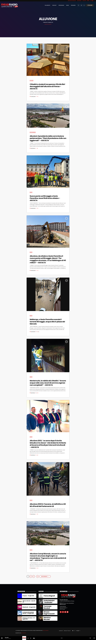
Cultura (31, 80)
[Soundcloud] (90, 0)
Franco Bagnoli (49, 596)
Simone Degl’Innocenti (49, 613)
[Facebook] (93, 0)
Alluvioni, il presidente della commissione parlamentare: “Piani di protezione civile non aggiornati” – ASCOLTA (48, 138)
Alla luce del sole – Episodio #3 (29, 601)
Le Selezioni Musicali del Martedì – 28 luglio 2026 (28, 613)
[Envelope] (67, 612)
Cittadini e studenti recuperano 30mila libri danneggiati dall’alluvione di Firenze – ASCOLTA (47, 86)
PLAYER (90, 5)
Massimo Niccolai (47, 618)
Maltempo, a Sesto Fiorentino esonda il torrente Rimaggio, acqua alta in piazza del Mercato (47, 321)
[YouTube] (72, 630)
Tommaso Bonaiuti (47, 607)
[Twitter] (65, 612)
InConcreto (23, 632)
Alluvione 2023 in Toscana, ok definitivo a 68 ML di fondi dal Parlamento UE (48, 505)
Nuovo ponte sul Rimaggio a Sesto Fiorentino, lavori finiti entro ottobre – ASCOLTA (45, 198)
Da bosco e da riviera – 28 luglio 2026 (29, 618)
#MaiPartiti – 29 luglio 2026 (29, 607)
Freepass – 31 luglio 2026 (28, 596)
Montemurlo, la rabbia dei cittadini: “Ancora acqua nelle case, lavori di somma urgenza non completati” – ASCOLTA (48, 382)
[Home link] (7, 5)
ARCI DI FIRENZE (45, 630)
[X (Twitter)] (89, 0)
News (31, 192)
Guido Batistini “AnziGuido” (49, 601)
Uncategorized (32, 132)
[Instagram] (92, 0)
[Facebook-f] (63, 612)
